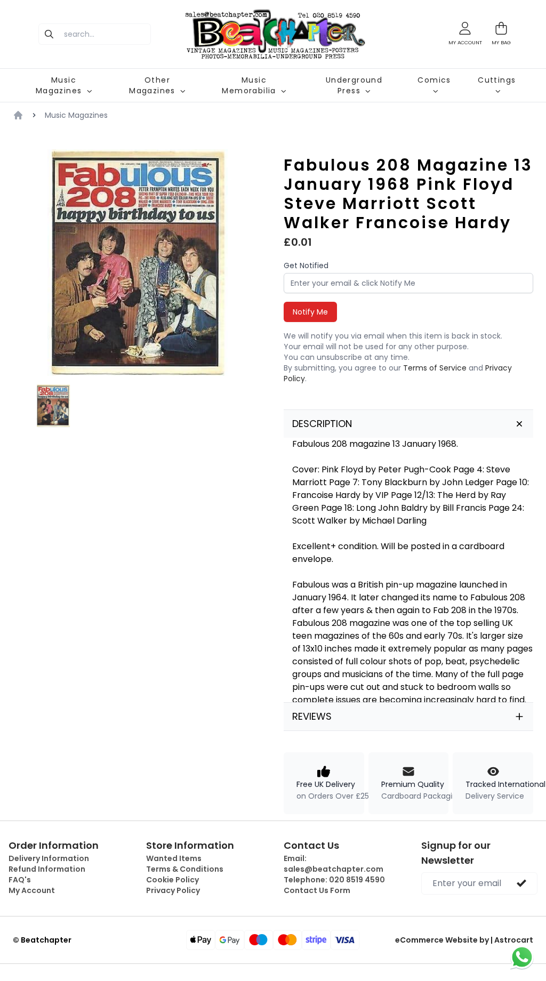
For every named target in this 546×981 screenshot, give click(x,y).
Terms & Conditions (184, 869)
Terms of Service (435, 368)
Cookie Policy (172, 879)
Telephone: (334, 879)
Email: (333, 863)
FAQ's (20, 879)
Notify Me (310, 312)
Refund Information (47, 869)
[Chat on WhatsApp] (522, 957)
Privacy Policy (173, 890)
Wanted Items (174, 858)
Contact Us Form (317, 890)
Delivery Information (49, 858)
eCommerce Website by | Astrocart (464, 940)
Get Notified (306, 265)
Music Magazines (76, 115)
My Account (32, 890)
